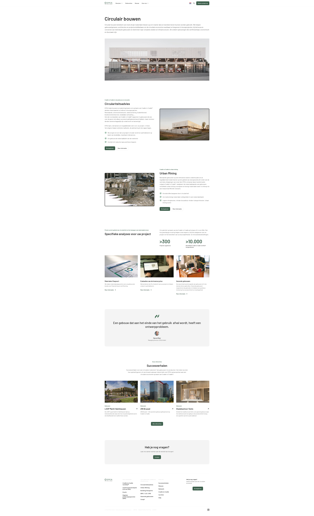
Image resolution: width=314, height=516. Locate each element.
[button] (119, 3)
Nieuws (137, 3)
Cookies (154, 510)
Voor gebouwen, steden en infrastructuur (148, 480)
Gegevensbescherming (144, 510)
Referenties (128, 3)
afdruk (135, 510)
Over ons (161, 479)
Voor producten (127, 479)
